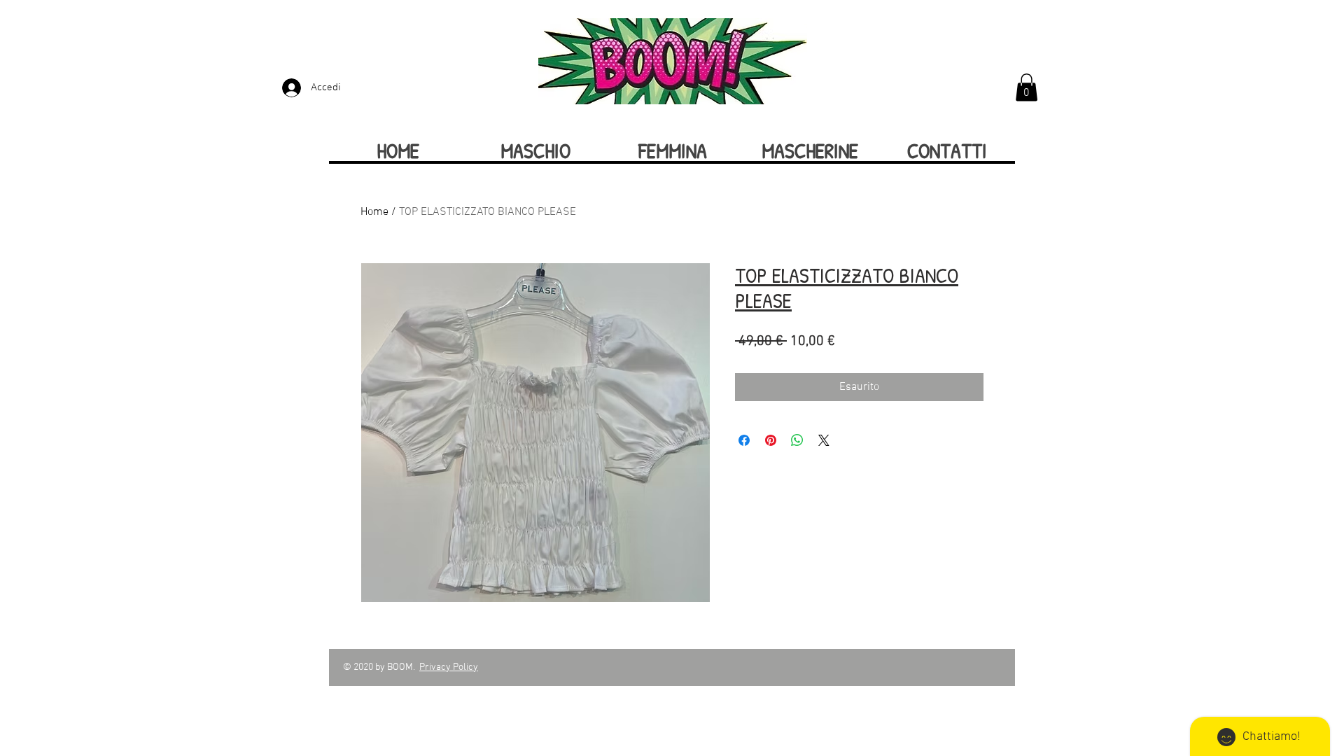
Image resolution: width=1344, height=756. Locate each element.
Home (374, 212)
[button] (1026, 87)
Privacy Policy (448, 667)
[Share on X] (824, 440)
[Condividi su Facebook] (744, 440)
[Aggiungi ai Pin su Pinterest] (770, 440)
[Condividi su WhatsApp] (797, 440)
